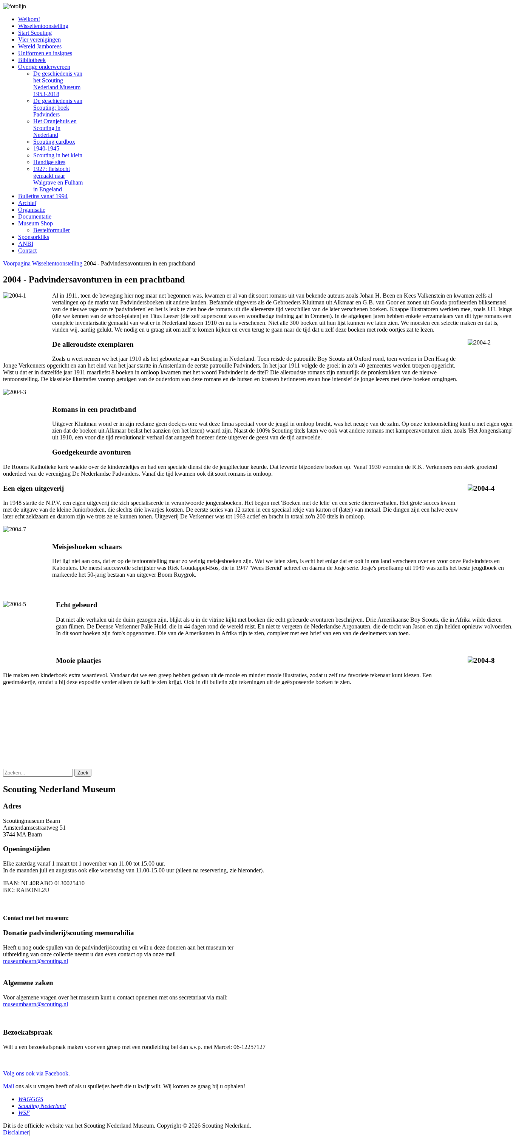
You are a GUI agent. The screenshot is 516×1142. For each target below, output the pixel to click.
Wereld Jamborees (40, 46)
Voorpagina (17, 263)
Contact (27, 250)
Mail (8, 1086)
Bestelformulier (51, 230)
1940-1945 (46, 148)
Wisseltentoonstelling (43, 26)
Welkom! (29, 19)
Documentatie (34, 216)
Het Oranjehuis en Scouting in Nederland (55, 128)
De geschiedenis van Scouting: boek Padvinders (57, 108)
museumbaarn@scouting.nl (35, 961)
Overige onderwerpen (44, 67)
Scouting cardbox (54, 141)
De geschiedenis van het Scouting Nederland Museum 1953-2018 (57, 83)
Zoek (82, 773)
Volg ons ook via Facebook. (36, 1073)
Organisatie (31, 209)
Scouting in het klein (57, 155)
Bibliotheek (32, 60)
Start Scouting (35, 32)
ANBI (25, 244)
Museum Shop (35, 223)
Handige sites (49, 162)
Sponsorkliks (33, 237)
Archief (27, 203)
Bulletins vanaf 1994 (43, 196)
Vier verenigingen (39, 39)
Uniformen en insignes (45, 53)
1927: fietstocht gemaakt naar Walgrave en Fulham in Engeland (58, 179)
